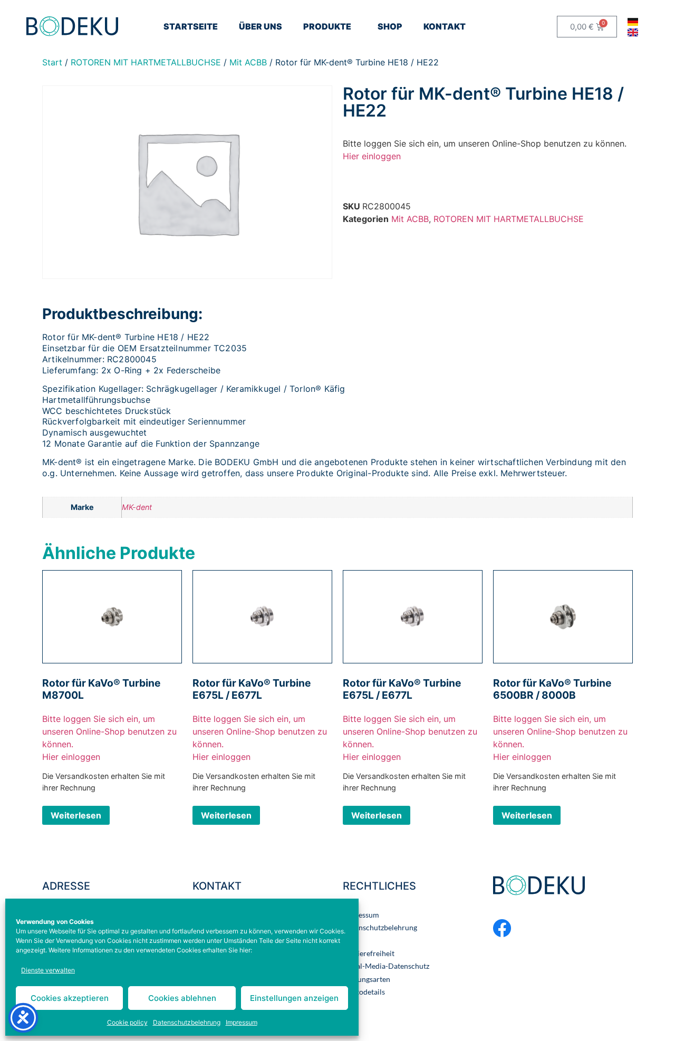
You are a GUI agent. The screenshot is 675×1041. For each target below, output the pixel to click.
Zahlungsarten (366, 979)
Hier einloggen (372, 156)
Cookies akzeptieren (70, 998)
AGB (350, 940)
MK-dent (137, 507)
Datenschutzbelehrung (186, 1022)
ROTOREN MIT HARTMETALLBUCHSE (146, 62)
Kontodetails (364, 992)
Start (52, 62)
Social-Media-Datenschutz (386, 966)
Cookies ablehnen (182, 998)
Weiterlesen (76, 815)
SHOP (390, 26)
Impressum (241, 1022)
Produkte (327, 26)
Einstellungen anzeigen (294, 998)
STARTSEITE (190, 26)
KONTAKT (444, 26)
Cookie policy (127, 1022)
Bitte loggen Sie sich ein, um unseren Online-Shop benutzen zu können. (109, 731)
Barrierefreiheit (368, 953)
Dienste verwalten (48, 970)
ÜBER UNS (260, 26)
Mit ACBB (248, 62)
